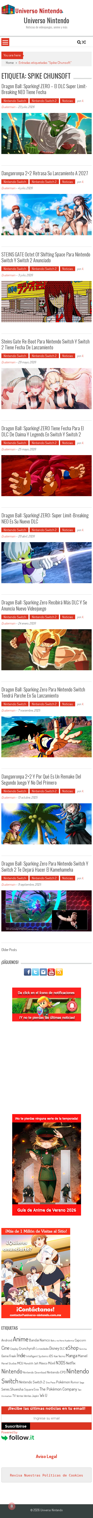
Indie (21, 1355)
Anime (20, 1339)
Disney (54, 1348)
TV (14, 1396)
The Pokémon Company (58, 1388)
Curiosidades (42, 1348)
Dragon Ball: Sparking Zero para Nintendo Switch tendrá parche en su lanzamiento (43, 692)
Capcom (80, 1340)
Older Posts (9, 950)
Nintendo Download (34, 1372)
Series (5, 1389)
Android (6, 1340)
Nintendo (11, 1371)
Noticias (67, 101)
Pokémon (63, 1382)
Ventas (19, 1396)
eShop (72, 1347)
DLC (62, 1348)
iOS (51, 1356)
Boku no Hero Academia (62, 1340)
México (43, 1363)
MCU (20, 1363)
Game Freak (8, 1356)
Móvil (51, 1363)
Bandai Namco (39, 1340)
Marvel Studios (8, 1363)
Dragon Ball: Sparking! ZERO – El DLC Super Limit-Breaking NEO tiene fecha (44, 88)
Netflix (70, 1362)
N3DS (60, 1363)
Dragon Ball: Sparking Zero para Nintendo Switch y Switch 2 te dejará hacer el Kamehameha (44, 866)
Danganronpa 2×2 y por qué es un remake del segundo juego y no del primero (41, 779)
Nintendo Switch (15, 101)
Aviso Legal (46, 1456)
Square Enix (31, 1389)
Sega (82, 1382)
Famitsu (83, 1348)
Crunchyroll (27, 1348)
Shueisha (16, 1389)
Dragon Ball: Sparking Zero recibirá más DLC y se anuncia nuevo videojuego (44, 605)
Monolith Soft (31, 1363)
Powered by (9, 1432)
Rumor (75, 1382)
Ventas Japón (31, 1396)
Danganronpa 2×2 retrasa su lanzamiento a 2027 (44, 173)
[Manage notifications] (11, 1506)
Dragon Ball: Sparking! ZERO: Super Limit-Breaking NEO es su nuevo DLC (44, 518)
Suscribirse (16, 1426)
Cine (5, 1348)
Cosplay (14, 1348)
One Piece (51, 1382)
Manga (71, 1355)
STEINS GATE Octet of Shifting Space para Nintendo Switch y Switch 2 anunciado (45, 257)
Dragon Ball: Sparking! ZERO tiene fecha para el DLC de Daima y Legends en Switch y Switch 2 (42, 431)
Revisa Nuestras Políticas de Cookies (46, 1475)
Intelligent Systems (37, 1356)
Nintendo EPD (56, 1372)
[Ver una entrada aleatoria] (84, 42)
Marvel (82, 1355)
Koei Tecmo (59, 1356)
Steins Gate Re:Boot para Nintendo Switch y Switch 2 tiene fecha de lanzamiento (45, 344)
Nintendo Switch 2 (44, 101)
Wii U (43, 1395)
